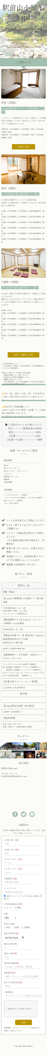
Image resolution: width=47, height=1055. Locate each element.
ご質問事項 (8, 992)
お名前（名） (9, 850)
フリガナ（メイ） (11, 869)
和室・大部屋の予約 (23, 355)
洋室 (8, 927)
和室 (17, 927)
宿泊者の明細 (9, 963)
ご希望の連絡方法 (11, 904)
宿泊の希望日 (9, 933)
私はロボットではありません (19, 1009)
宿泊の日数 (8, 944)
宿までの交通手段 (11, 982)
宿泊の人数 (8, 953)
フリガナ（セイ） (11, 859)
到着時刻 (7, 973)
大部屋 (27, 927)
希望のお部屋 (9, 924)
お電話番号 (8, 878)
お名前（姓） (9, 840)
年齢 (6, 914)
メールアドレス (10, 888)
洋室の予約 (23, 147)
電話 (19, 908)
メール (9, 908)
